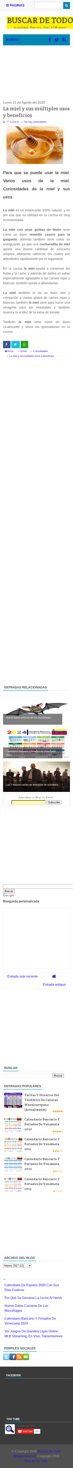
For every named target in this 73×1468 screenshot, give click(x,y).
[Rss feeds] (64, 40)
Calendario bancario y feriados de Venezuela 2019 (42, 1184)
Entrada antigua (54, 984)
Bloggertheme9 (25, 1456)
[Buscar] (66, 5)
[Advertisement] (36, 73)
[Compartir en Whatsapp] (24, 344)
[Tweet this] (15, 344)
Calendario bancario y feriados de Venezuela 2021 (42, 1144)
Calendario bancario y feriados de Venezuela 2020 (42, 1124)
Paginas (17, 5)
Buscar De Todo (49, 1451)
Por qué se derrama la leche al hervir (33, 1298)
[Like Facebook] (49, 40)
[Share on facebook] (7, 344)
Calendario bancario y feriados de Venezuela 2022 (42, 1164)
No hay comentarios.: (36, 121)
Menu (14, 39)
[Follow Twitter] (56, 40)
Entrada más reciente (22, 976)
